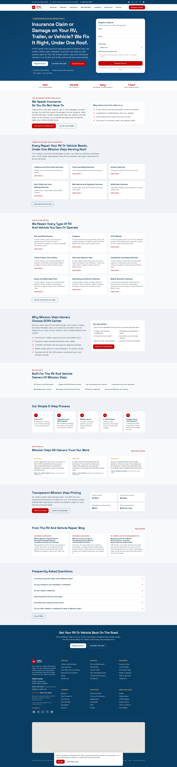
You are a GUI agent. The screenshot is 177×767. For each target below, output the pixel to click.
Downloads (94, 702)
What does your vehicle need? (107, 51)
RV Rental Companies (92, 389)
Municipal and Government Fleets (68, 389)
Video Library (123, 696)
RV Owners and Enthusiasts (44, 384)
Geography (65, 705)
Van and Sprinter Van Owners (96, 384)
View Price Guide (40, 510)
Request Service (40, 63)
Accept (60, 761)
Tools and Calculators (97, 696)
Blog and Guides (95, 693)
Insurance (74, 7)
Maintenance (94, 699)
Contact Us (123, 678)
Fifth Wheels (94, 667)
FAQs (92, 705)
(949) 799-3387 (87, 2)
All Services (65, 678)
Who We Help (86, 7)
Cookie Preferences (139, 760)
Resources (108, 7)
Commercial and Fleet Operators (123, 384)
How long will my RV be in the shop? (88, 597)
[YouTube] (128, 2)
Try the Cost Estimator (60, 510)
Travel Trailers (95, 670)
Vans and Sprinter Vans (98, 673)
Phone (100, 36)
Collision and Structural (68, 664)
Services (53, 7)
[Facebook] (139, 2)
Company (98, 7)
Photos (121, 693)
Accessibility (123, 708)
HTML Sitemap (124, 699)
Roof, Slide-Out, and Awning (70, 670)
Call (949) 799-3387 (59, 63)
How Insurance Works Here (44, 126)
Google (124, 760)
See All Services (78, 63)
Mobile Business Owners (43, 389)
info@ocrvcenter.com (39, 689)
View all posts (140, 529)
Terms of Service (125, 705)
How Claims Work (125, 670)
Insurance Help (124, 664)
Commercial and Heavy (98, 676)
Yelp (129, 760)
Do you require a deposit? (88, 591)
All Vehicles (94, 678)
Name (100, 29)
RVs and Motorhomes (97, 664)
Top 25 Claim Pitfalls (66, 126)
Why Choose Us (66, 696)
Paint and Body (66, 667)
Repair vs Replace (125, 673)
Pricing (118, 7)
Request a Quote (137, 7)
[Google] (132, 2)
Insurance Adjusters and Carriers (116, 389)
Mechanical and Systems (69, 673)
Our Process (65, 699)
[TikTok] (136, 2)
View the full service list (43, 204)
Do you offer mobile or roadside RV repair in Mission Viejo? (88, 609)
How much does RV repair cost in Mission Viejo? (88, 579)
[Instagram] (143, 2)
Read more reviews (138, 451)
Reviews (64, 708)
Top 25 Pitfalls (124, 667)
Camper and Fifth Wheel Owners (69, 384)
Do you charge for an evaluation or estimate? (88, 585)
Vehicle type (102, 44)
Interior (63, 676)
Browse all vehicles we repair (45, 300)
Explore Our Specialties (103, 346)
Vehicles (63, 7)
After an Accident (125, 676)
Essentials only (72, 761)
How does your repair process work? (88, 603)
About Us (64, 693)
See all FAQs (38, 616)
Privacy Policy (124, 702)
